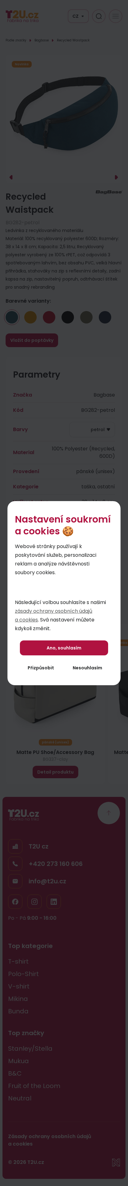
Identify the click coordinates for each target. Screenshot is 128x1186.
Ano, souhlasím (64, 648)
